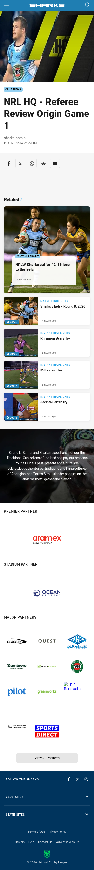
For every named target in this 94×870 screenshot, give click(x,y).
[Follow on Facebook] (69, 779)
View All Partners (47, 758)
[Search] (87, 5)
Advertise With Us (67, 842)
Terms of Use (36, 831)
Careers (20, 842)
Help (31, 842)
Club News (13, 89)
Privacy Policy (57, 831)
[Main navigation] (6, 5)
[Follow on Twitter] (78, 779)
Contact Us (45, 842)
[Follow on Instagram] (86, 779)
